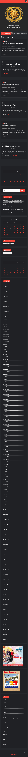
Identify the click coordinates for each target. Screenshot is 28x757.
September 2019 (6, 491)
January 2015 (5, 632)
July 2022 (5, 406)
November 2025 (6, 306)
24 (23, 180)
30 (20, 181)
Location (4, 744)
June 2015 (5, 619)
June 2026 (5, 289)
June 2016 (5, 589)
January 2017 (5, 572)
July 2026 (5, 286)
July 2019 (5, 496)
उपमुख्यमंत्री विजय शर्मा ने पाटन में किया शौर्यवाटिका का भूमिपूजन (13, 200)
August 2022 (5, 404)
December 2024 (6, 334)
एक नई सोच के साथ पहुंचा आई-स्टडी (11, 146)
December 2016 (6, 574)
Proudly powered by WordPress (9, 752)
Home (4, 739)
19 (7, 180)
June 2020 (5, 469)
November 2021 (6, 426)
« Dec (4, 183)
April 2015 (5, 624)
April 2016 (5, 594)
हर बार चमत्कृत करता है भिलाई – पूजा (11, 64)
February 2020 (6, 479)
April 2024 (5, 354)
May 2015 (5, 622)
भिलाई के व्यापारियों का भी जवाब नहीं (10, 84)
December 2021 (6, 424)
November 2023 (6, 366)
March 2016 (5, 597)
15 (17, 178)
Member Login (6, 727)
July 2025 (5, 316)
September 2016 (6, 582)
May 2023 (5, 381)
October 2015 (5, 609)
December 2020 (6, 454)
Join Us (4, 722)
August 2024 (5, 344)
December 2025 (6, 304)
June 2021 (5, 439)
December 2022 (6, 394)
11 (4, 178)
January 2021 (5, 451)
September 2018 (6, 521)
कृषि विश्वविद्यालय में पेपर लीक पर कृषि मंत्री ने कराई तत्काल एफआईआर (12, 203)
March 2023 (5, 386)
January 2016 (5, 602)
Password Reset (6, 728)
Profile (4, 731)
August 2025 (5, 314)
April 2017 (5, 564)
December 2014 (6, 634)
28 (14, 181)
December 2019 (6, 484)
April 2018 (5, 534)
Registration (5, 723)
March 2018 (5, 536)
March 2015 (5, 627)
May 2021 (5, 441)
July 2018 (5, 526)
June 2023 (5, 379)
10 (23, 176)
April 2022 (5, 414)
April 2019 (5, 504)
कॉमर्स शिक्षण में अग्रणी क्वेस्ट (9, 125)
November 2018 (6, 516)
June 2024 (5, 349)
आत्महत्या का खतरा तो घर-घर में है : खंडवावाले (10, 719)
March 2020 (5, 476)
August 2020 (5, 464)
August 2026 (5, 284)
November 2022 (6, 396)
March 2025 (5, 326)
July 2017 (5, 556)
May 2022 (5, 411)
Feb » (7, 183)
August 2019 (5, 494)
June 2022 (5, 409)
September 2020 (6, 461)
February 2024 (6, 359)
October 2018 (5, 519)
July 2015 (5, 617)
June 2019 (5, 499)
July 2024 (5, 346)
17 (23, 178)
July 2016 (5, 587)
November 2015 (6, 607)
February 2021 (6, 449)
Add (3, 704)
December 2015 (6, 604)
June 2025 (5, 319)
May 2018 (5, 531)
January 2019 (5, 511)
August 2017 (5, 554)
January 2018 (5, 541)
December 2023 (6, 364)
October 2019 (5, 489)
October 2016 (5, 579)
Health (4, 714)
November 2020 (6, 456)
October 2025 (5, 309)
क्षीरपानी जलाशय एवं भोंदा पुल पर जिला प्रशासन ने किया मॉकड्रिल (13, 212)
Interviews (5, 717)
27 (10, 181)
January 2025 (5, 331)
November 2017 (6, 546)
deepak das (4, 46)
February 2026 (6, 299)
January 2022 (5, 421)
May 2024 (5, 351)
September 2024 (6, 341)
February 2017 (6, 569)
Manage (4, 706)
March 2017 (5, 566)
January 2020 (5, 481)
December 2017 (6, 544)
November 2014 (6, 637)
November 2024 (6, 336)
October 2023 (5, 369)
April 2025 (5, 324)
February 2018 (6, 539)
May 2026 (5, 291)
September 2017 (6, 551)
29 (17, 181)
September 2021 (6, 431)
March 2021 (5, 446)
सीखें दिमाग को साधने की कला (9, 105)
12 (7, 178)
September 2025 (6, 311)
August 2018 (5, 524)
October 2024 (5, 339)
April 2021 (5, 444)
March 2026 (5, 296)
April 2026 (5, 294)
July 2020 (5, 466)
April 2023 (5, 384)
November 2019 (6, 486)
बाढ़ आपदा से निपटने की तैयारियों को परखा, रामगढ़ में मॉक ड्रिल (13, 209)
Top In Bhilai (5, 737)
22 (17, 180)
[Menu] (2, 1)
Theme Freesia (14, 754)
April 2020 (5, 474)
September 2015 (6, 612)
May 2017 (5, 561)
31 (23, 181)
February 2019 (6, 509)
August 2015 (5, 614)
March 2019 (5, 506)
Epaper (4, 709)
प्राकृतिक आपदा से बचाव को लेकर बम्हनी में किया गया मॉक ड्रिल (13, 207)
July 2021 (5, 436)
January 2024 (5, 361)
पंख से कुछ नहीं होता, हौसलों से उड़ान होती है (12, 43)
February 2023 (6, 389)
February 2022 (6, 419)
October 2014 (5, 639)
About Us (5, 699)
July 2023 (5, 376)
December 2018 (6, 514)
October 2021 (5, 429)
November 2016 (6, 577)
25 (4, 181)
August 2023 (5, 374)
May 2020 (5, 471)
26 (7, 181)
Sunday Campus (14, 25)
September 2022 (6, 401)
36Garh (5, 41)
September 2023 (6, 371)
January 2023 (5, 391)
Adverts (4, 702)
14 (14, 178)
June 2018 (5, 529)
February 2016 (6, 599)
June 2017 (5, 559)
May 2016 (5, 592)
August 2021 (5, 434)
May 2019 (5, 501)
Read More (8, 52)
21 (14, 180)
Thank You (5, 734)
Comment (4, 54)
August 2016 (5, 584)
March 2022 (5, 416)
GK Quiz (4, 712)
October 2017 (5, 549)
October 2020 (5, 459)
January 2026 (5, 301)
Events (5, 82)
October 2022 (5, 399)
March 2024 (5, 356)
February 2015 (6, 629)
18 (4, 180)
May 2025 (5, 321)
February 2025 (6, 329)
